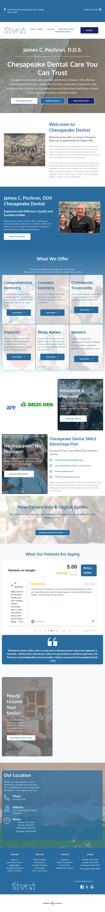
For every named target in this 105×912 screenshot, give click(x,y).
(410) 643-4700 (91, 9)
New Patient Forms (14, 862)
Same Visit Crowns (39, 871)
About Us (14, 859)
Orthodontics (39, 862)
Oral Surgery (40, 868)
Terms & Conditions (65, 862)
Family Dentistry (39, 859)
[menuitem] (33, 29)
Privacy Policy (64, 865)
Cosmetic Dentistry (39, 865)
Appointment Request (65, 868)
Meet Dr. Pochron (14, 871)
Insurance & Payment (14, 868)
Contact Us (64, 859)
